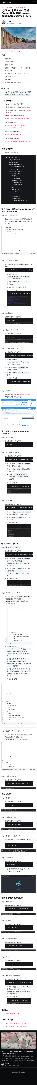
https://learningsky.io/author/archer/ (16, 1026)
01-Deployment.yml (11, 643)
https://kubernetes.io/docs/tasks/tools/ (18, 141)
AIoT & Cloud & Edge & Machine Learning (14, 8)
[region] (18, 239)
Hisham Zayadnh (18, 51)
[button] (34, 2)
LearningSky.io (7, 2)
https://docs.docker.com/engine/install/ (19, 119)
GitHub (18, 253)
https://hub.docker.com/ (14, 134)
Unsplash (25, 51)
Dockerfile (5, 253)
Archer (8, 21)
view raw (32, 253)
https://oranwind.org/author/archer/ (15, 1023)
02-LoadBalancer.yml (7, 769)
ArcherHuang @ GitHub (12, 1014)
